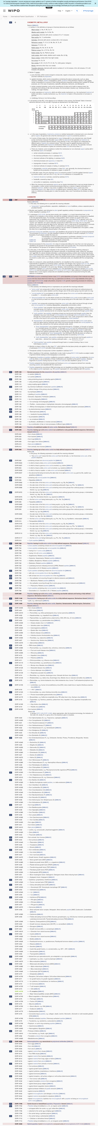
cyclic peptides (38, 313)
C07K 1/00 (18, 372)
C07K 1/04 (18, 377)
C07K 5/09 (18, 509)
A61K (60, 153)
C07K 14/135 (19, 673)
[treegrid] (49, 573)
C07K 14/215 (19, 725)
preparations (88, 210)
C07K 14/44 (18, 840)
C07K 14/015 (19, 613)
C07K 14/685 (19, 966)
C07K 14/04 (18, 625)
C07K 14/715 (19, 981)
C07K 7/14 (18, 556)
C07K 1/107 (18, 387)
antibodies (55, 1093)
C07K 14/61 (18, 929)
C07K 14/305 (19, 772)
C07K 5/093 (18, 514)
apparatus (52, 161)
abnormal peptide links (81, 315)
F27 (81, 146)
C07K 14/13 (18, 670)
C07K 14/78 (18, 1014)
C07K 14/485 (19, 862)
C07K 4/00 (18, 430)
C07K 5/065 (18, 485)
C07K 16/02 (18, 1044)
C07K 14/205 (19, 720)
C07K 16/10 (18, 1054)
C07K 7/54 (18, 575)
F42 (61, 182)
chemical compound (88, 236)
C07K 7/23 (18, 566)
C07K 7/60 (18, 583)
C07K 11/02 (18, 601)
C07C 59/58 (75, 221)
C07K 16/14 (18, 1059)
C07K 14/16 (18, 689)
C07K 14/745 (19, 996)
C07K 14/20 (40, 713)
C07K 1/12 (18, 392)
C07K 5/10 (18, 521)
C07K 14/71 (18, 979)
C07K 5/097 (18, 519)
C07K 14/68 (18, 964)
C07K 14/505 (19, 872)
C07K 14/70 (18, 974)
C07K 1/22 (18, 407)
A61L (61, 156)
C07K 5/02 (18, 460)
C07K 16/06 (18, 1049)
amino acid (74, 293)
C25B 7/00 (32, 241)
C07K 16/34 (18, 1083)
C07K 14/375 (19, 807)
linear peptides (38, 307)
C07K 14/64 (18, 944)
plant (56, 210)
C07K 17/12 (18, 1118)
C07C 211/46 (85, 263)
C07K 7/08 (18, 553)
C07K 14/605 (19, 926)
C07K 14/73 (18, 989)
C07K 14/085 (19, 648)
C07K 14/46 (18, 850)
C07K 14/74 (18, 994)
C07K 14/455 (19, 847)
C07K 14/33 (18, 785)
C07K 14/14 (18, 675)
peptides (37, 276)
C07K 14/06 (18, 635)
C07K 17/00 (18, 1104)
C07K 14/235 (19, 735)
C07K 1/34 (18, 422)
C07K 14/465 (19, 852)
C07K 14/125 (19, 668)
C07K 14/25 (18, 745)
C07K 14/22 (18, 728)
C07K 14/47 (18, 855)
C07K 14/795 (19, 1023)
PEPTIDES (30, 276)
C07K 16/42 (18, 1093)
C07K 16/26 (18, 1074)
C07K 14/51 (18, 875)
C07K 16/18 (18, 1064)
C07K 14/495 (19, 867)
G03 (63, 168)
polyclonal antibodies (59, 1041)
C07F (59, 268)
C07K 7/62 (18, 586)
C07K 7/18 (18, 561)
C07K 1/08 (18, 382)
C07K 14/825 (19, 1038)
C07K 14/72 (18, 984)
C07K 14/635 (19, 941)
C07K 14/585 (19, 914)
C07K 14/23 (18, 733)
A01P (48, 212)
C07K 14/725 (19, 986)
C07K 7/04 (18, 548)
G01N (67, 166)
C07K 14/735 (19, 991)
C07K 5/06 (18, 480)
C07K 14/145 (19, 678)
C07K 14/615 (19, 931)
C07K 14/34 (18, 790)
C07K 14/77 (18, 1009)
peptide (29, 279)
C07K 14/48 (18, 860)
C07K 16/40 (18, 1091)
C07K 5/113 (18, 533)
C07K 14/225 (19, 730)
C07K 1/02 (18, 374)
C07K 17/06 (18, 1111)
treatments (47, 92)
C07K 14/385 (19, 812)
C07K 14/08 (18, 645)
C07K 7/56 (18, 578)
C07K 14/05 (18, 630)
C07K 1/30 (18, 417)
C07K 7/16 (18, 558)
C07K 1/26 (18, 412)
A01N (67, 177)
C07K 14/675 (19, 961)
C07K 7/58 (18, 581)
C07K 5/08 (80, 335)
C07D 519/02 (39, 281)
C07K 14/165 (19, 692)
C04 (78, 189)
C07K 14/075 (19, 643)
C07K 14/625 (19, 936)
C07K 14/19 (18, 707)
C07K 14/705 (19, 976)
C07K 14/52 (18, 880)
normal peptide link (37, 293)
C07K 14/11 (18, 660)
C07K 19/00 (31, 1101)
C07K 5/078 (18, 499)
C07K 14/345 (19, 792)
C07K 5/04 (18, 477)
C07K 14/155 (19, 685)
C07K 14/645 (19, 946)
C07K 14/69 (18, 969)
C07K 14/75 (18, 999)
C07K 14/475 (19, 857)
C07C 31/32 (33, 270)
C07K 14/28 (18, 760)
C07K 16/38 (18, 1088)
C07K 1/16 (18, 399)
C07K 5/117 (18, 538)
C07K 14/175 (19, 697)
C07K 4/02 (18, 434)
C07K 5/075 (18, 497)
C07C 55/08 (57, 265)
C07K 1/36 (18, 424)
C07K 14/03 (18, 620)
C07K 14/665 (19, 956)
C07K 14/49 (18, 865)
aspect (38, 136)
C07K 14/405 (19, 822)
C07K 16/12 (18, 1056)
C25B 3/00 (32, 240)
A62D (63, 158)
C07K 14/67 (18, 959)
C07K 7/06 (18, 551)
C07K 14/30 (18, 770)
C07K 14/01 (18, 610)
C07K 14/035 (19, 623)
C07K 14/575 (19, 907)
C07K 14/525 (19, 882)
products (64, 81)
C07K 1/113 (18, 389)
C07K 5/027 (18, 465)
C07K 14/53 (18, 885)
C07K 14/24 (18, 738)
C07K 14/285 (19, 762)
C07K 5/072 (18, 492)
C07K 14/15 (18, 680)
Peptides (32, 363)
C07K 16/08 (18, 1051)
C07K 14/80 (18, 1026)
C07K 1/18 (18, 402)
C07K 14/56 (18, 900)
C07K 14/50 (18, 870)
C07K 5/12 (18, 540)
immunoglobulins (38, 1093)
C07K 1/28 (18, 414)
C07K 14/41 (18, 825)
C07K (43, 214)
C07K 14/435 (19, 837)
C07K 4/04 (18, 436)
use (61, 174)
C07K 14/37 (18, 805)
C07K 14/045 (19, 628)
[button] (10, 22)
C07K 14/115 (19, 663)
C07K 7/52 (18, 573)
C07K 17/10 (18, 1116)
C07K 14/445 (19, 842)
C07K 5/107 (18, 526)
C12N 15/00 (36, 283)
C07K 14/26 (18, 750)
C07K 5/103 (18, 524)
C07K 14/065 (19, 638)
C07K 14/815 (19, 1033)
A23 (52, 179)
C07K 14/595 (19, 921)
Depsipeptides (32, 598)
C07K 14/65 (18, 949)
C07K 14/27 (18, 755)
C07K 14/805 (19, 1028)
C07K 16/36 (18, 1086)
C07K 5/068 (18, 487)
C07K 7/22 (18, 563)
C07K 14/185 (19, 704)
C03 (68, 146)
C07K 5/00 (85, 360)
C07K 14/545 (19, 892)
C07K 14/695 (19, 971)
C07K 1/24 (18, 409)
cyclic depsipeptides (42, 337)
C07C (39, 214)
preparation (47, 76)
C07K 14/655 (19, 951)
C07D (76, 219)
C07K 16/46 (18, 1099)
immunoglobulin (56, 1099)
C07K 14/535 (19, 887)
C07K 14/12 (18, 665)
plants (43, 177)
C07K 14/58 (18, 910)
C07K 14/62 (18, 934)
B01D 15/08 (74, 353)
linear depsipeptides (42, 327)
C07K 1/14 (18, 397)
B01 (61, 161)
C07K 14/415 (19, 827)
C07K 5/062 (18, 482)
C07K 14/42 (18, 830)
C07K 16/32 (18, 1081)
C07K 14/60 (18, 924)
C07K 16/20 (18, 1066)
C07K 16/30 (18, 1079)
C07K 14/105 (19, 658)
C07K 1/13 (18, 394)
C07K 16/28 (18, 1076)
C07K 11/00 (18, 598)
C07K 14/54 (18, 890)
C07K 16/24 (18, 1071)
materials (44, 168)
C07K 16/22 (18, 1069)
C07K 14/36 (18, 800)
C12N (63, 281)
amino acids (35, 289)
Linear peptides (33, 546)
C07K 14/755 (19, 1001)
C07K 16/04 (18, 1046)
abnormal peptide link (38, 298)
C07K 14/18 (18, 699)
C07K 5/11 (18, 529)
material (35, 1051)
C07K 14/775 (19, 1011)
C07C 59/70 (83, 221)
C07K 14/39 (18, 815)
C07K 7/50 (18, 570)
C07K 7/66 (18, 591)
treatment (89, 92)
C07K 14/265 (19, 752)
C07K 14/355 (19, 797)
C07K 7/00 (18, 543)
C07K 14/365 (48, 713)
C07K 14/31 (18, 775)
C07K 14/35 (18, 795)
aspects (44, 143)
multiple (34, 256)
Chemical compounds (35, 232)
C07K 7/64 (18, 588)
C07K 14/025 (19, 618)
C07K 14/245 (19, 742)
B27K (56, 163)
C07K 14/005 (19, 608)
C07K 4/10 (18, 444)
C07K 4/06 (18, 439)
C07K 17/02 (18, 1106)
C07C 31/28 (89, 268)
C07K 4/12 (18, 446)
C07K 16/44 (18, 1096)
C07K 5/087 (18, 507)
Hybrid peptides (32, 1124)
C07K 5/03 (18, 468)
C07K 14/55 (18, 895)
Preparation (57, 1104)
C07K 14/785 (19, 1018)
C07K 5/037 (18, 473)
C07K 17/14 (18, 1121)
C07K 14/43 (18, 835)
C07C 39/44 (67, 270)
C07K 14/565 (19, 902)
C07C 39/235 (57, 270)
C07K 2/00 (18, 427)
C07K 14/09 (18, 650)
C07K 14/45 (18, 845)
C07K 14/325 (19, 782)
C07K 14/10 (18, 655)
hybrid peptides (38, 342)
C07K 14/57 (18, 905)
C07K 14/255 (19, 747)
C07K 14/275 (19, 757)
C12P (31, 236)
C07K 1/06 (18, 379)
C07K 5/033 (18, 470)
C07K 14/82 (18, 1036)
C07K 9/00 (18, 594)
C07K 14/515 (19, 877)
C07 (16, 200)
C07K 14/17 (18, 694)
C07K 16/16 (18, 1061)
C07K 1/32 (18, 419)
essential (67, 140)
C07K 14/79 (18, 1021)
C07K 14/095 (19, 653)
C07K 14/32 (18, 780)
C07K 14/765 (19, 1006)
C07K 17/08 (18, 1113)
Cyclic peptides (33, 540)
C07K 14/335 (19, 787)
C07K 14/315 (19, 777)
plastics (46, 81)
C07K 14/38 (18, 810)
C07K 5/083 (18, 504)
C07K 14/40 (18, 820)
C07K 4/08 (18, 441)
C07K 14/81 (18, 1031)
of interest (90, 233)
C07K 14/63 (18, 939)
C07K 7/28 (18, 568)
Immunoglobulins (33, 1041)
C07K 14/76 (18, 1004)
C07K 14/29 (18, 765)
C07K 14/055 (19, 633)
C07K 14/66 (18, 954)
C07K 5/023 (18, 463)
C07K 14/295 (19, 767)
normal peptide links (61, 315)
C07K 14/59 (18, 917)
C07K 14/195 (19, 709)
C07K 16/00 (18, 1041)
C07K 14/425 (19, 832)
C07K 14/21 (18, 723)
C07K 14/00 (18, 603)
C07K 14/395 (19, 817)
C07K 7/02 (18, 546)
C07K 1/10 (18, 384)
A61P (70, 351)
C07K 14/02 (18, 615)
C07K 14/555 (19, 897)
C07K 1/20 (18, 404)
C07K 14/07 (18, 640)
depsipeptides (38, 321)
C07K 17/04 (18, 1108)
